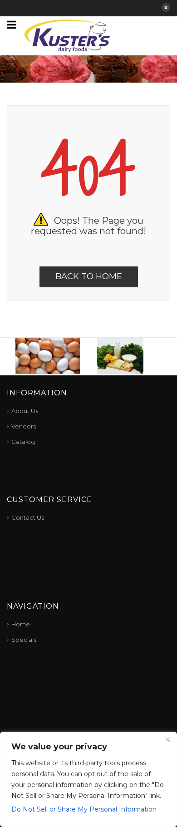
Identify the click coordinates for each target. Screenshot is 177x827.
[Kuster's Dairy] (67, 35)
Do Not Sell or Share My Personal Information (84, 809)
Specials (23, 639)
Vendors (23, 426)
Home (20, 624)
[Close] (167, 739)
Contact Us (27, 517)
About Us (24, 410)
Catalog (23, 441)
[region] (88, 779)
